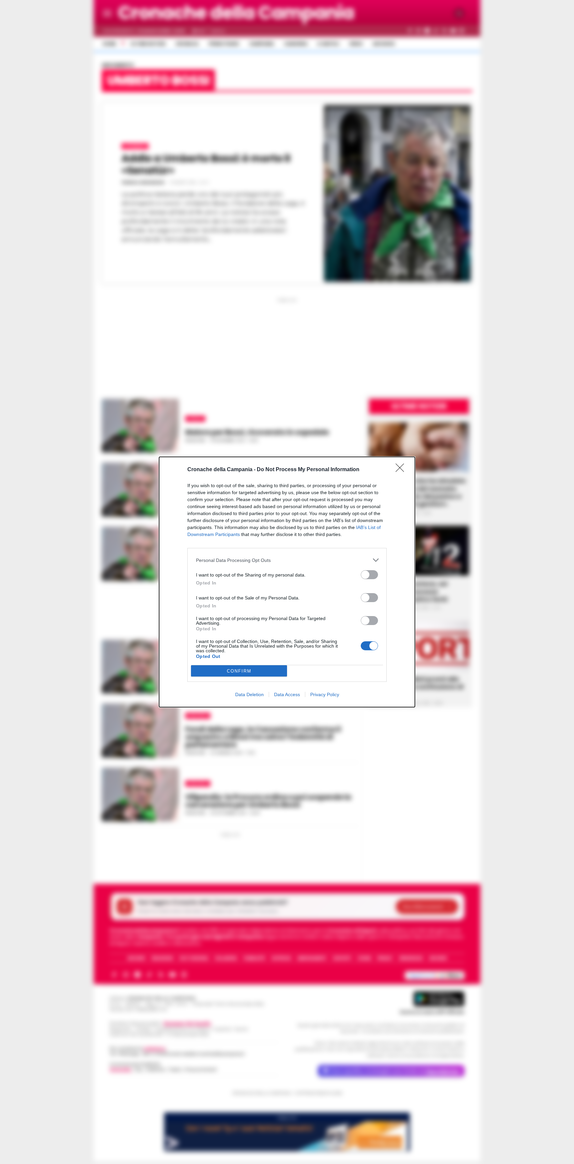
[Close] (402, 470)
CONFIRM (239, 671)
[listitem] (287, 560)
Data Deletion (249, 694)
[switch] (369, 574)
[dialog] (287, 582)
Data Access (287, 694)
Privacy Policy (324, 694)
